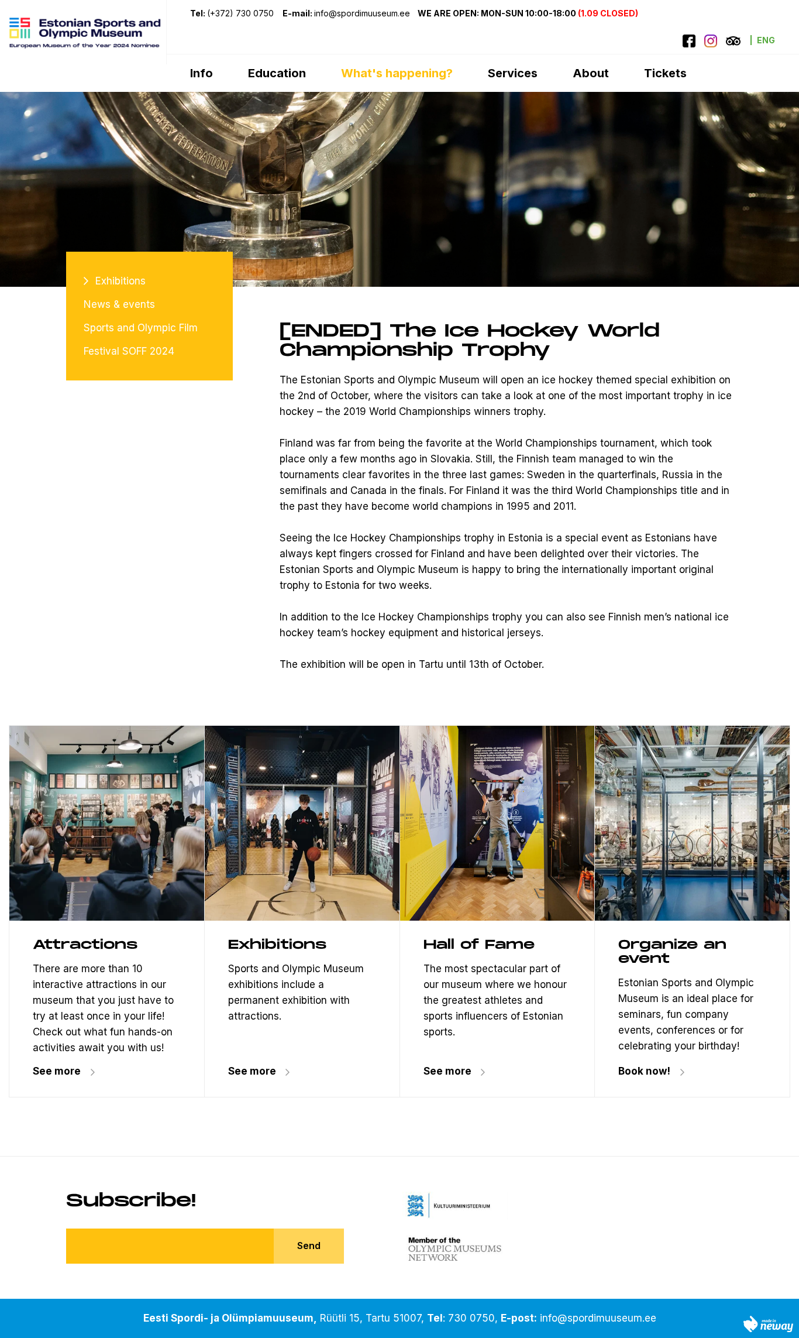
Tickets (665, 73)
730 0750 (471, 1318)
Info (201, 73)
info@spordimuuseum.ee (598, 1318)
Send (309, 1245)
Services (513, 73)
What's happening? (397, 73)
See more (57, 1071)
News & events (119, 304)
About (591, 73)
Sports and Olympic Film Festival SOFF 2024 (141, 339)
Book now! (644, 1071)
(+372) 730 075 (240, 13)
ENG (766, 40)
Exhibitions (120, 281)
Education (277, 73)
